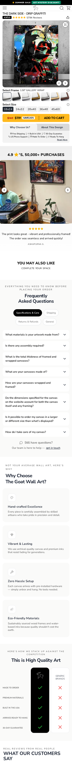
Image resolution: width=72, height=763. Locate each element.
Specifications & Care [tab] (27, 312)
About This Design (52, 127)
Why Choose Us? (20, 127)
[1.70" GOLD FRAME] (36, 96)
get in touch (53, 448)
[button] (36, 2)
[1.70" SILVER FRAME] (45, 96)
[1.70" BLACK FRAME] (16, 96)
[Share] (67, 17)
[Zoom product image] (65, 24)
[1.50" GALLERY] (7, 96)
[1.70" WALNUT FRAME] (65, 96)
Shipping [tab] (51, 312)
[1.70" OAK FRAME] (55, 96)
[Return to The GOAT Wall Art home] (35, 8)
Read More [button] (62, 140)
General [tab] (50, 321)
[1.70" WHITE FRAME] (26, 96)
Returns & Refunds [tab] (28, 321)
